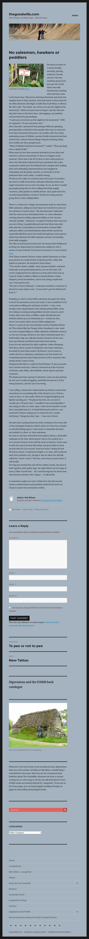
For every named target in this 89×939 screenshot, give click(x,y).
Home (12, 860)
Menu (75, 15)
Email (12, 584)
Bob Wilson (16, 509)
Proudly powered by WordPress (59, 932)
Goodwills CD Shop (18, 900)
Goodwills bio (15, 866)
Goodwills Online (16, 895)
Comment (14, 538)
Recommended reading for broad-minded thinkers (33, 917)
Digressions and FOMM (19, 912)
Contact (12, 906)
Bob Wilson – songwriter (20, 872)
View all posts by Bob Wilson (51, 500)
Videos (12, 877)
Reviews (13, 889)
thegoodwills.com (24, 14)
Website (13, 596)
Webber (27, 89)
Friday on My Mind (41, 509)
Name (12, 573)
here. (11, 253)
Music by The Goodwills (19, 883)
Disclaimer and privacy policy (35, 932)
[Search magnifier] (65, 810)
